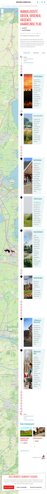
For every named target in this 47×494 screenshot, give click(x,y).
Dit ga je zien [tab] (27, 52)
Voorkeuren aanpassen (36, 487)
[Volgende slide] (34, 446)
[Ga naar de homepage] (23, 2)
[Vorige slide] (30, 446)
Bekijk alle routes (24, 450)
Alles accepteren (8, 487)
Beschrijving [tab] (36, 52)
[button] (11, 253)
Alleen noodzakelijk (21, 487)
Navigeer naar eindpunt (29, 419)
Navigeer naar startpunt (29, 62)
